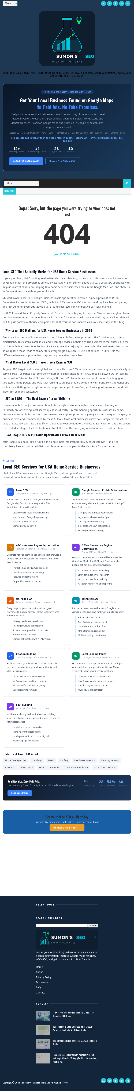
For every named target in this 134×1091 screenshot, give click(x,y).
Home (39, 967)
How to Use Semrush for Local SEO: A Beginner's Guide (75, 1042)
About (39, 972)
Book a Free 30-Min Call (62, 161)
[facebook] (115, 3)
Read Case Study (19, 792)
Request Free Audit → (67, 827)
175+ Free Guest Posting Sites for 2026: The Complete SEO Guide (73, 1014)
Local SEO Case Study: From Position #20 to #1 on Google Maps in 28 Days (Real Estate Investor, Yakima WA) (74, 1058)
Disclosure (42, 982)
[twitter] (109, 3)
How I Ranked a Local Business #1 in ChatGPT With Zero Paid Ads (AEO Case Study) (73, 1028)
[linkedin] (103, 3)
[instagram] (121, 3)
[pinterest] (128, 3)
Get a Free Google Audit (26, 161)
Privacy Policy (43, 977)
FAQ (38, 987)
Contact (40, 992)
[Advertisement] (67, 869)
